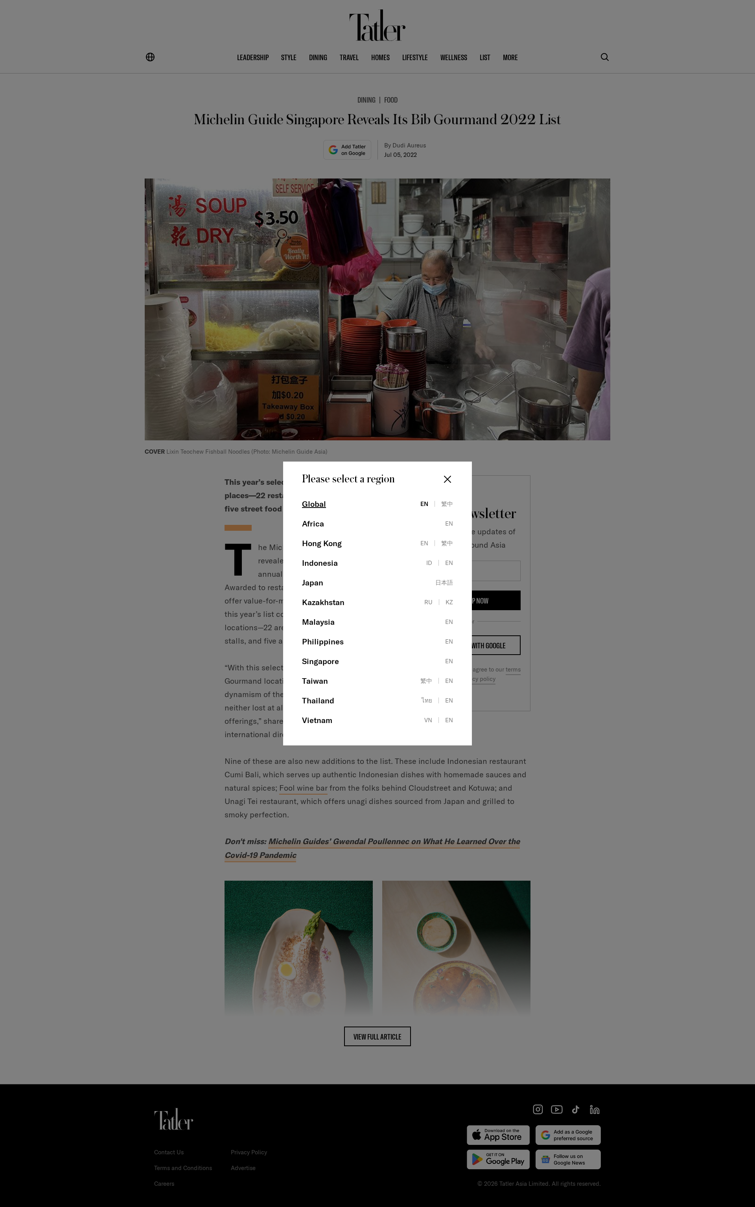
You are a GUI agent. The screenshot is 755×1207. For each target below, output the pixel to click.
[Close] (447, 479)
